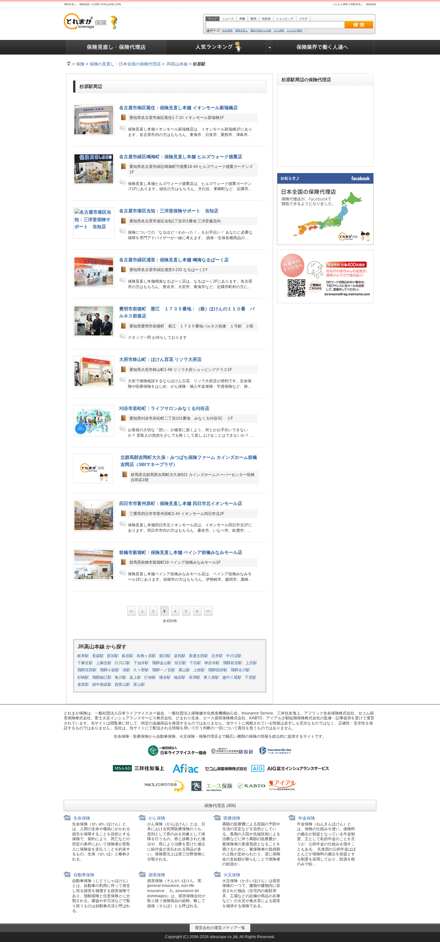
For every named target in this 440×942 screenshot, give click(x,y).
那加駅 (113, 656)
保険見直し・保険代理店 (116, 47)
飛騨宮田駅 (87, 670)
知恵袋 (266, 18)
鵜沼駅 (165, 656)
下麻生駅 (85, 663)
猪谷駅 (165, 677)
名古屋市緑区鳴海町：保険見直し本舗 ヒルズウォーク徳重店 (180, 156)
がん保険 (279, 30)
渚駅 (126, 670)
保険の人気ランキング (216, 47)
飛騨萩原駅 (232, 663)
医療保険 (231, 818)
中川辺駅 (234, 656)
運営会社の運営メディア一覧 (220, 928)
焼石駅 (180, 663)
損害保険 (156, 874)
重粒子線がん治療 (261, 30)
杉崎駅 (83, 677)
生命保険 (227, 30)
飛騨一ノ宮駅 (163, 670)
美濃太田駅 (198, 656)
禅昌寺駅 (212, 663)
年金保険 (306, 818)
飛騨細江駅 (101, 677)
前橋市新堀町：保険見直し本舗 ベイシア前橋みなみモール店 (180, 552)
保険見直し (241, 30)
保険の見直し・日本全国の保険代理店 (125, 64)
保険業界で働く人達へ (324, 47)
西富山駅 (122, 684)
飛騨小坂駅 (109, 670)
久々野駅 (141, 670)
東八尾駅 (211, 677)
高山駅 (184, 670)
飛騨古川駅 (240, 670)
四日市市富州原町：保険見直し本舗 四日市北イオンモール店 (180, 503)
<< (131, 611)
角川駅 (120, 677)
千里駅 (250, 677)
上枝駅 (199, 670)
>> (208, 611)
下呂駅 (195, 663)
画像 (242, 18)
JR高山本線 (177, 64)
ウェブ (212, 18)
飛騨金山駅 (161, 663)
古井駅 (217, 656)
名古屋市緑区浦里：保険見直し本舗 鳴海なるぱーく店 (174, 259)
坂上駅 (135, 677)
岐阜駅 (83, 656)
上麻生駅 (103, 663)
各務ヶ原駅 (146, 656)
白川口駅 (122, 663)
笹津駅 (194, 677)
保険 (80, 64)
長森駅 (98, 656)
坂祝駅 (180, 656)
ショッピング (284, 18)
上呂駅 (251, 663)
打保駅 (150, 677)
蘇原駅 (127, 656)
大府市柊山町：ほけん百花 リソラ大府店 (160, 359)
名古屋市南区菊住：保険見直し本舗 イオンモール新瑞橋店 (178, 107)
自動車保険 (83, 874)
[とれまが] (68, 64)
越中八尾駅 (232, 677)
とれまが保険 (294, 30)
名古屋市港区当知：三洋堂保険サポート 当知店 (168, 210)
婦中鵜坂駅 (101, 684)
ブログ (303, 18)
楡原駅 (180, 677)
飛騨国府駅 (217, 670)
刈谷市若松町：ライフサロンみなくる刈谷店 (164, 408)
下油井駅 (141, 663)
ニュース (228, 18)
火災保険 (231, 874)
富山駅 (139, 684)
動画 (253, 18)
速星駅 (83, 684)
